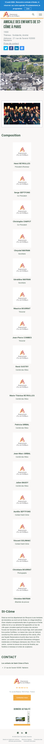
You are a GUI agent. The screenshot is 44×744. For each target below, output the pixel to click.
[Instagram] (26, 733)
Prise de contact (11, 43)
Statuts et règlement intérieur (11, 739)
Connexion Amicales (29, 741)
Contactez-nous (22, 698)
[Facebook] (18, 733)
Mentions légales (27, 739)
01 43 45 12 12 (22, 688)
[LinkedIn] (22, 733)
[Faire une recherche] (33, 14)
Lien (27, 9)
